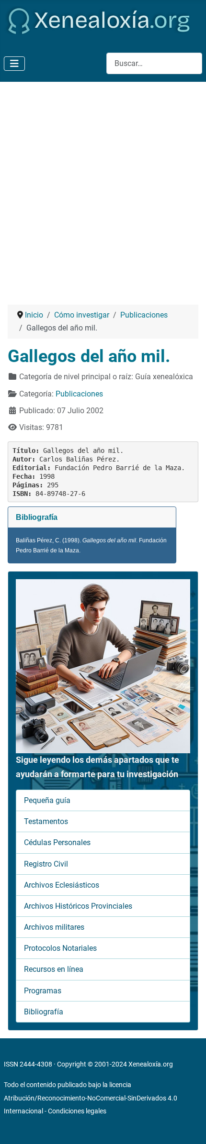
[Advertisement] (103, 189)
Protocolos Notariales (60, 948)
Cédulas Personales (57, 842)
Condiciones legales (77, 1111)
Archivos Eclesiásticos (61, 885)
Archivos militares (54, 927)
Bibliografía (43, 1011)
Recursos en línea (53, 969)
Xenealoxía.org (150, 1064)
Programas (42, 990)
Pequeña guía (47, 800)
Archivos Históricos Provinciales (78, 906)
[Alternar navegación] (14, 63)
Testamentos (46, 821)
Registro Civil (46, 864)
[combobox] (154, 63)
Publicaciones (79, 393)
